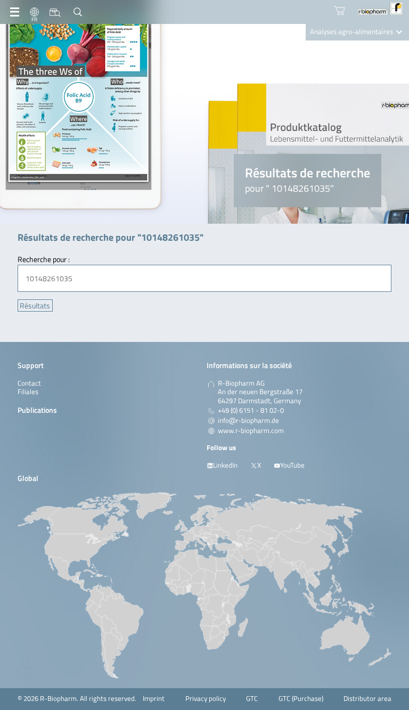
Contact (29, 383)
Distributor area (367, 698)
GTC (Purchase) (301, 698)
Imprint (154, 698)
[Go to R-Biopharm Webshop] (339, 10)
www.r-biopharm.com (251, 431)
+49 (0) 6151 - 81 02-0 (251, 410)
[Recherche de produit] (55, 12)
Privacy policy (205, 698)
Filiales (28, 392)
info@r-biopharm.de (248, 421)
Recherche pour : (44, 259)
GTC (252, 698)
